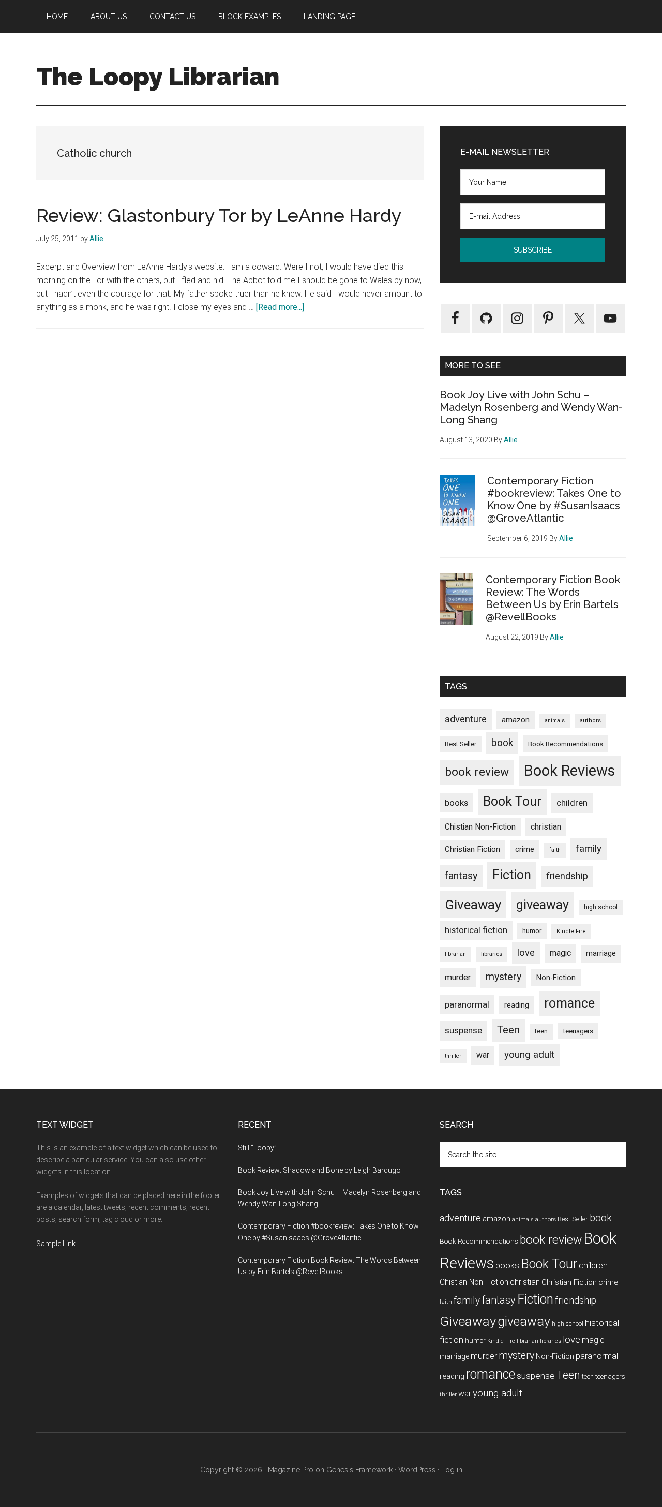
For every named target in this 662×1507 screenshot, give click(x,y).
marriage (601, 953)
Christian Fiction (472, 849)
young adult (529, 1054)
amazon (516, 720)
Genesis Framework (359, 1470)
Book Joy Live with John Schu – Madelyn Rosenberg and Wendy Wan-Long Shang (531, 407)
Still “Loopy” (257, 1148)
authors (590, 720)
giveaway (542, 904)
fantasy (461, 875)
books (456, 802)
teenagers (578, 1031)
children (572, 802)
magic (560, 953)
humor (531, 931)
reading (516, 1005)
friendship (567, 875)
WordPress (416, 1470)
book (502, 743)
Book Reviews (569, 770)
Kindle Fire (571, 931)
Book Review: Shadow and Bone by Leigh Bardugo (319, 1170)
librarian (455, 954)
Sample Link (56, 1243)
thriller (453, 1056)
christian (546, 827)
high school (601, 907)
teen (541, 1031)
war (482, 1055)
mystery (503, 977)
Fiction (511, 874)
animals (555, 720)
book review (477, 772)
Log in (451, 1470)
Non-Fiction (556, 977)
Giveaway (473, 904)
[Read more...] (280, 307)
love (526, 952)
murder (458, 977)
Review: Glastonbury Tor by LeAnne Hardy (219, 215)
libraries (491, 953)
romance (569, 1003)
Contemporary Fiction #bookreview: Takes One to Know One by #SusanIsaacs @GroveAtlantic (554, 499)
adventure (466, 719)
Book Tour (512, 801)
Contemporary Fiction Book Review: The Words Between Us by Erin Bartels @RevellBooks (553, 598)
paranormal (467, 1004)
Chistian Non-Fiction (480, 827)
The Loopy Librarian (157, 76)
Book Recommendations (565, 744)
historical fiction (476, 930)
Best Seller (460, 744)
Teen (508, 1030)
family (588, 848)
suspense (463, 1030)
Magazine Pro (290, 1470)
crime (524, 849)
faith (555, 850)
